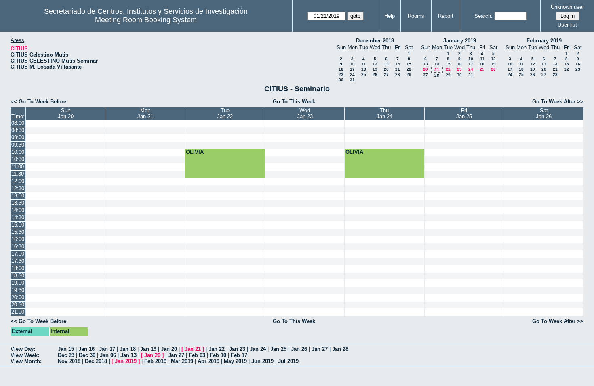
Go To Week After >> (557, 102)
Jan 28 (340, 349)
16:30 (17, 246)
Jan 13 (128, 355)
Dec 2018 (96, 361)
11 (364, 64)
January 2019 (459, 41)
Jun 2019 (262, 361)
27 (386, 74)
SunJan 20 (66, 113)
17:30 (17, 261)
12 (375, 64)
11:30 (17, 174)
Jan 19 (148, 349)
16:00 (17, 239)
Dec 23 (66, 355)
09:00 (17, 137)
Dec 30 (87, 355)
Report (445, 16)
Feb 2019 (155, 361)
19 (375, 69)
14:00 (17, 210)
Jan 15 (66, 349)
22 (409, 69)
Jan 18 (128, 349)
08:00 (17, 123)
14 (397, 64)
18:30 (17, 276)
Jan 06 (108, 355)
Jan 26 (299, 349)
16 (341, 69)
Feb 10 (218, 355)
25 (363, 74)
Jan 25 (278, 349)
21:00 (17, 312)
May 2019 (235, 361)
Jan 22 (217, 349)
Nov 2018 (69, 361)
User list (567, 25)
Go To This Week (294, 102)
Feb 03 (197, 355)
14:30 (17, 217)
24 (352, 74)
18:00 (17, 268)
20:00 (17, 297)
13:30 (17, 203)
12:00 (17, 181)
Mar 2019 (182, 361)
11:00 (17, 167)
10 (352, 64)
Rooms (416, 16)
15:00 (17, 225)
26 (375, 74)
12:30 (17, 188)
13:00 (17, 196)
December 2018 (375, 41)
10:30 (17, 159)
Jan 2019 (126, 361)
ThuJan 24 (384, 113)
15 (409, 64)
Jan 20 (169, 349)
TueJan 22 (225, 113)
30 (341, 80)
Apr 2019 (208, 361)
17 (352, 69)
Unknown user (567, 7)
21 (397, 69)
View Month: (26, 361)
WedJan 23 (305, 113)
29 (409, 74)
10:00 (17, 152)
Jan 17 (107, 349)
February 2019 (544, 41)
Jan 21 (193, 349)
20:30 (17, 305)
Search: (483, 16)
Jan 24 (258, 349)
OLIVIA (195, 152)
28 (397, 74)
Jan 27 (320, 349)
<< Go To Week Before (38, 102)
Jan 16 (86, 349)
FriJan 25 (464, 113)
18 (363, 69)
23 (341, 74)
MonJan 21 (145, 113)
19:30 (17, 290)
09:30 (17, 145)
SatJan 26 (544, 113)
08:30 (17, 130)
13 (386, 64)
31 (352, 80)
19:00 (17, 283)
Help (389, 16)
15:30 (17, 232)
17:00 (17, 254)
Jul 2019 (288, 361)
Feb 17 (239, 355)
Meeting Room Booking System (146, 20)
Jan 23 (237, 349)
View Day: (23, 349)
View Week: (25, 355)
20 (386, 69)
